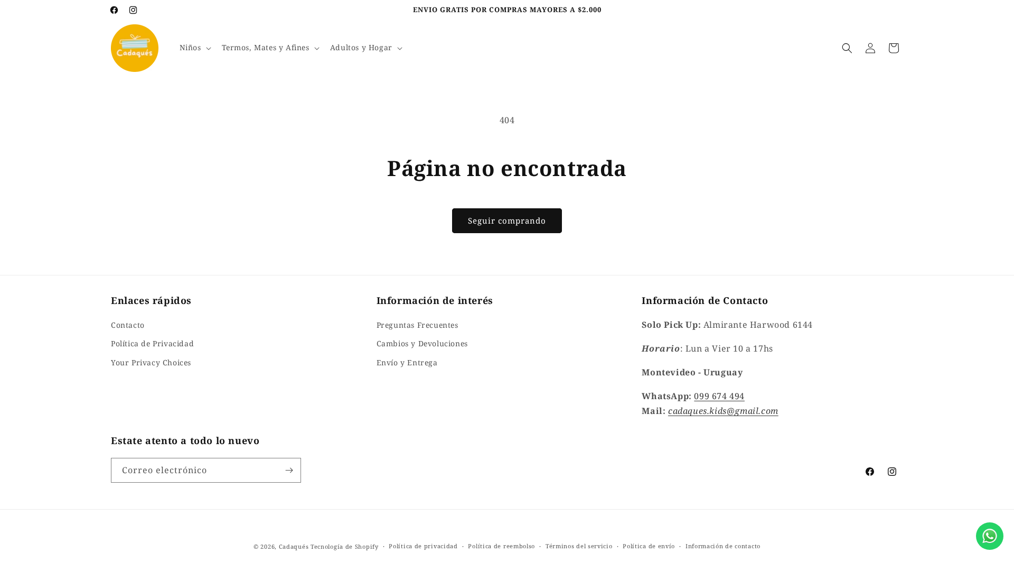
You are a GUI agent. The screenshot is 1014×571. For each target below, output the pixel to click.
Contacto (128, 325)
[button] (194, 47)
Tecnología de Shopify (345, 546)
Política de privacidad (423, 546)
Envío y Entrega (407, 362)
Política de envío (649, 546)
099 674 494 (719, 396)
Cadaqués (294, 546)
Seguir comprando (507, 220)
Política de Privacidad (152, 343)
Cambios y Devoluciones (422, 343)
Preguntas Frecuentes (417, 325)
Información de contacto (723, 546)
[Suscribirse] (289, 470)
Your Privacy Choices (151, 362)
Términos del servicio (579, 546)
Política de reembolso (501, 546)
